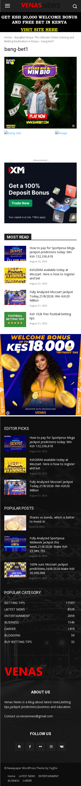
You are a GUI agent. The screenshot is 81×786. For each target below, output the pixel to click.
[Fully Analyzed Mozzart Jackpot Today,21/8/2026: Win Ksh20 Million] (15, 297)
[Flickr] (40, 746)
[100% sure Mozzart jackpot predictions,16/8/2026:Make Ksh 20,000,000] (15, 569)
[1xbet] (40, 31)
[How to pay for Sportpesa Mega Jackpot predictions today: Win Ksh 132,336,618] (15, 253)
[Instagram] (51, 746)
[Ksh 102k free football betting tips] (15, 319)
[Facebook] (30, 746)
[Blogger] (19, 746)
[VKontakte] (61, 746)
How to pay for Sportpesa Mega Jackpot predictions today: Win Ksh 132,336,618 (52, 252)
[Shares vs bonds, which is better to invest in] (15, 522)
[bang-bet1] (40, 93)
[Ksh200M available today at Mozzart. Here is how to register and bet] (15, 275)
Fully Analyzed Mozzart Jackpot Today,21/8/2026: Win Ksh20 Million (51, 296)
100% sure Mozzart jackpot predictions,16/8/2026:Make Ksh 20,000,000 (52, 568)
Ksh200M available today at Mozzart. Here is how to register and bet (52, 274)
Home (8, 37)
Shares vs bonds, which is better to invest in (52, 519)
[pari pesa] (40, 414)
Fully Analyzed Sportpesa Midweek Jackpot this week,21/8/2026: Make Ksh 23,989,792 (48, 544)
